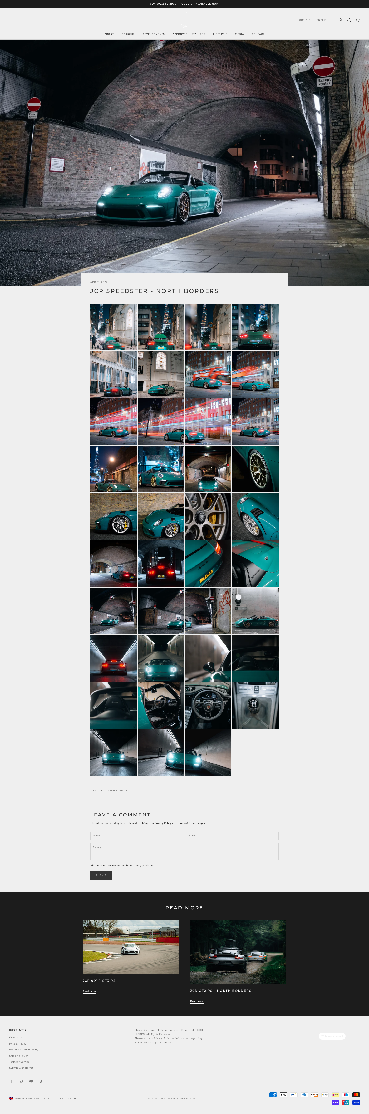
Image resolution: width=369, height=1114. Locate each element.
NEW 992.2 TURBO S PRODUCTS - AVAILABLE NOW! (184, 4)
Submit (101, 875)
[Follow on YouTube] (31, 1081)
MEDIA (239, 34)
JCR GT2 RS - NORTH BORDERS (221, 991)
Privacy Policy (163, 823)
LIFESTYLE (220, 34)
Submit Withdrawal (21, 1068)
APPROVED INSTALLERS (189, 34)
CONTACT (258, 34)
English (323, 20)
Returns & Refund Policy (24, 1049)
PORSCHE (128, 34)
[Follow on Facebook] (11, 1081)
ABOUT (109, 34)
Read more (89, 991)
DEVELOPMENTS (153, 34)
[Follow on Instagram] (21, 1081)
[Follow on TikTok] (41, 1081)
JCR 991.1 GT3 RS (99, 981)
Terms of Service (187, 823)
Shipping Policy (18, 1056)
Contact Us (15, 1037)
